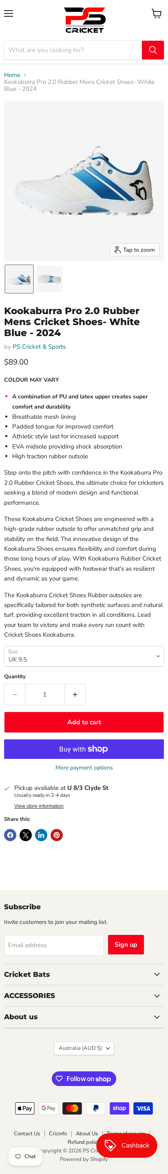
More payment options (84, 768)
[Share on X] (26, 835)
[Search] (153, 50)
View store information (39, 806)
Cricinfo (58, 1133)
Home (12, 75)
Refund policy (84, 1142)
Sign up (126, 944)
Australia (80, 1048)
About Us (87, 1133)
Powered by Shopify (84, 1159)
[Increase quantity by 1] (75, 694)
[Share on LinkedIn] (41, 835)
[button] (19, 279)
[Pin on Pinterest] (57, 835)
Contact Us (27, 1133)
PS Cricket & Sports (39, 347)
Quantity (15, 677)
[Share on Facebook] (10, 835)
